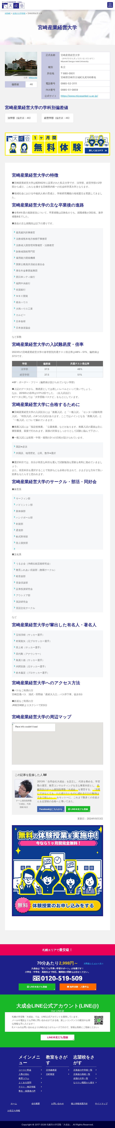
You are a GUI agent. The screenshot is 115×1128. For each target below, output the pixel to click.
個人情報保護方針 (79, 1103)
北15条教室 (51, 1070)
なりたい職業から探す (83, 1082)
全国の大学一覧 (80, 1078)
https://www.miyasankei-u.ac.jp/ (79, 96)
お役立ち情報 (13, 1110)
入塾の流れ (24, 1074)
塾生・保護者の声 (27, 1091)
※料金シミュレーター (93, 963)
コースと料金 (25, 1070)
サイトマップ (101, 1103)
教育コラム (24, 1078)
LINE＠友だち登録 (79, 809)
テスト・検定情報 (27, 1086)
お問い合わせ (57, 1103)
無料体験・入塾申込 (79, 987)
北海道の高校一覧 (81, 1074)
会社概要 (35, 1103)
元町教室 (50, 1074)
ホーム (14, 1103)
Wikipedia (33, 77)
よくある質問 (25, 1082)
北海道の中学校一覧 (82, 1070)
